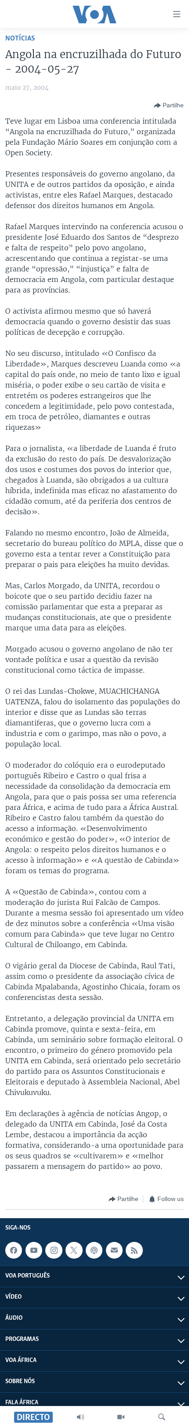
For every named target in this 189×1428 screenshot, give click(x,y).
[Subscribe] (114, 1250)
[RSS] (134, 1250)
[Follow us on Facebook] (13, 1250)
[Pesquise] (162, 1417)
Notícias (20, 38)
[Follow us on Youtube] (33, 1250)
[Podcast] (94, 1250)
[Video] (121, 1417)
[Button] (169, 105)
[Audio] (80, 1417)
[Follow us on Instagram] (53, 1250)
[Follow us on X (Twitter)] (73, 1250)
